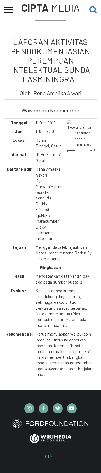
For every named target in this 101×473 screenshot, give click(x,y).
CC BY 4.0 (50, 456)
